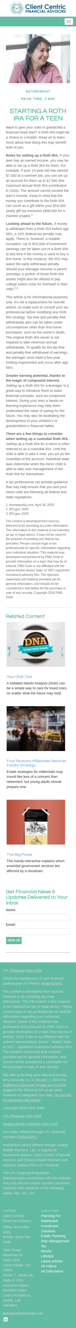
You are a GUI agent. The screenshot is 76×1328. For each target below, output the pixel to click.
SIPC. (32, 1137)
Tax (43, 1246)
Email (10, 925)
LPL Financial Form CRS (22, 1116)
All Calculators (52, 1271)
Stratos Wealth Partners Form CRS (30, 1124)
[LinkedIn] (6, 1319)
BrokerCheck (52, 983)
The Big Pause (19, 854)
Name (10, 910)
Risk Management (55, 1241)
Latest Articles (52, 1261)
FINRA (22, 1137)
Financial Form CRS (26, 971)
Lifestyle (47, 1256)
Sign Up (13, 940)
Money (46, 1251)
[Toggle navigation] (69, 21)
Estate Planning (53, 1236)
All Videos (49, 1266)
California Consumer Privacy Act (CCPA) (34, 1085)
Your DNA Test (19, 677)
